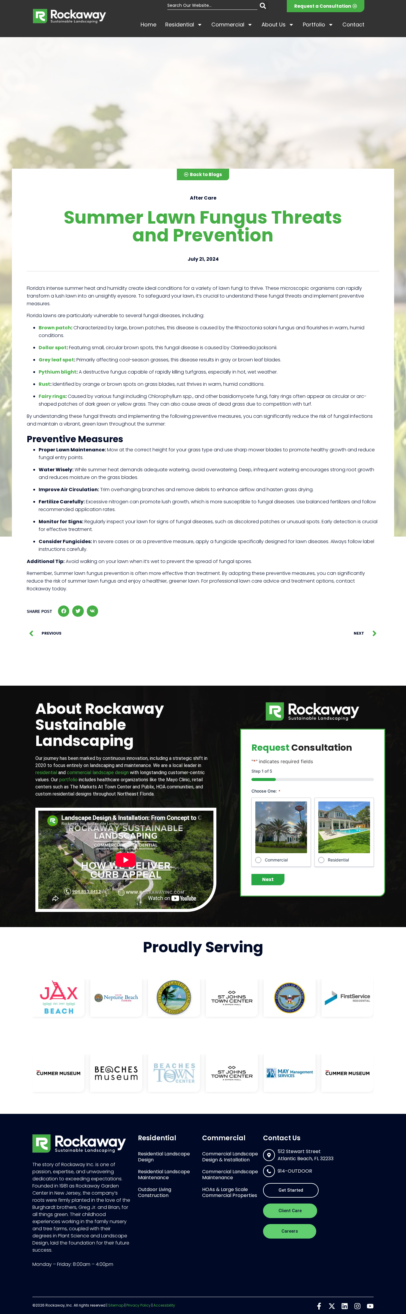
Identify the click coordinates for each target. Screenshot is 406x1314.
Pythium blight (57, 372)
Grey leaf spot (56, 359)
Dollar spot (53, 347)
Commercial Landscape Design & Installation (230, 1156)
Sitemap (116, 1305)
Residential (179, 24)
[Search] (264, 5)
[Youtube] (370, 1306)
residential (46, 772)
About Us (274, 24)
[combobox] (212, 5)
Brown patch (55, 327)
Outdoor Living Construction (154, 1192)
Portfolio (314, 24)
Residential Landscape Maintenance (164, 1174)
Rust (44, 384)
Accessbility (164, 1305)
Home (148, 24)
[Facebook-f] (319, 1306)
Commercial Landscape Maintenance (230, 1174)
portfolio (68, 779)
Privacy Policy (138, 1305)
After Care (203, 198)
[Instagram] (357, 1306)
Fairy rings (52, 396)
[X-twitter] (331, 1306)
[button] (63, 611)
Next (268, 879)
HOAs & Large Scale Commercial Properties (229, 1192)
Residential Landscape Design (164, 1156)
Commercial (227, 24)
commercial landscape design (98, 772)
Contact (353, 24)
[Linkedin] (344, 1306)
